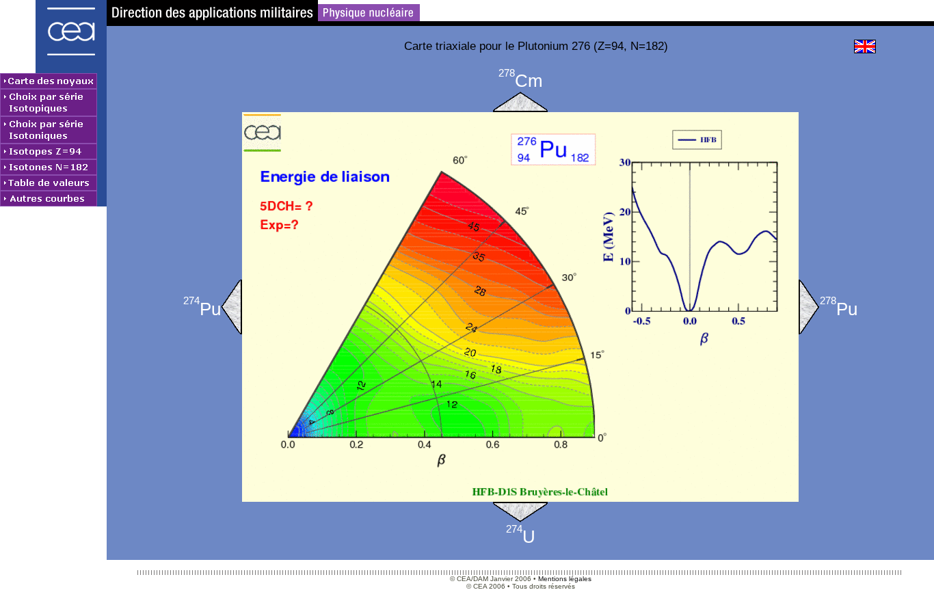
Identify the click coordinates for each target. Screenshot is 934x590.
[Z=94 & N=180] (231, 307)
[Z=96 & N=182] (520, 102)
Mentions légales (564, 578)
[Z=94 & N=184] (809, 307)
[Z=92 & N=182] (520, 512)
